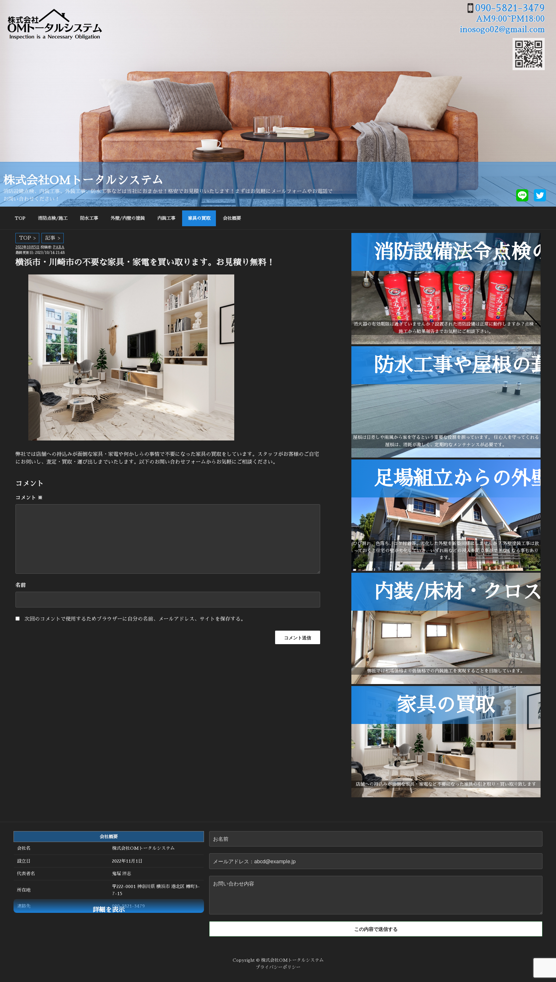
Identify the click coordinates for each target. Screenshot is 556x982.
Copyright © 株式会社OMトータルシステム (278, 960)
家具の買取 (199, 218)
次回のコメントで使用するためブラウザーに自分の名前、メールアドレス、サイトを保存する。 (135, 619)
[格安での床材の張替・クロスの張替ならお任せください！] (446, 682)
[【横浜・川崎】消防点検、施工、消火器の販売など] (446, 342)
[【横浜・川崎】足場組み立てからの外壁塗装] (446, 569)
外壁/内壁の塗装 (128, 218)
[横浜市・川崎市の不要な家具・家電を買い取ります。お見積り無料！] (446, 795)
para (58, 247)
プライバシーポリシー (278, 967)
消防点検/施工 (53, 218)
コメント (29, 497)
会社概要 (232, 218)
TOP (20, 218)
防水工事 (89, 218)
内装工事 (166, 218)
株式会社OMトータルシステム (83, 180)
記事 (50, 238)
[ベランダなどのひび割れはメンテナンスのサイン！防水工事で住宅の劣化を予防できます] (446, 456)
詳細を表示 (109, 909)
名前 (20, 585)
